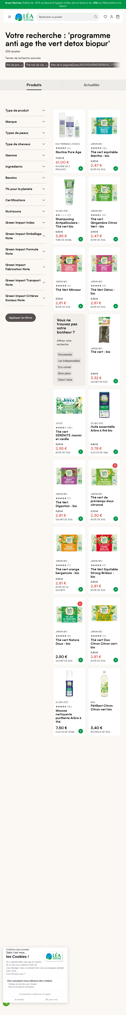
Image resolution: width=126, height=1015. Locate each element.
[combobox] (68, 17)
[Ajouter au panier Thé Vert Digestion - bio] (80, 518)
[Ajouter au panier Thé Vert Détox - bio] (115, 306)
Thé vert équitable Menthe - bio (104, 154)
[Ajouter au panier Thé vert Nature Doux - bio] (80, 660)
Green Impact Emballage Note (23, 236)
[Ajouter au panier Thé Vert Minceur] (80, 306)
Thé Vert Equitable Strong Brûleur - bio (104, 572)
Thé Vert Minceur (68, 290)
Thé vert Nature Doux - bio (67, 641)
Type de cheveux (17, 144)
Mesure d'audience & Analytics (21, 987)
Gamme (11, 155)
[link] (105, 17)
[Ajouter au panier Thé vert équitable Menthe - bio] (115, 168)
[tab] (34, 85)
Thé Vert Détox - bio (103, 291)
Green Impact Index (19, 222)
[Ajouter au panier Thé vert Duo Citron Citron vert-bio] (115, 660)
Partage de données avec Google (23, 984)
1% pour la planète (18, 189)
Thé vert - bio (100, 352)
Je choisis (19, 999)
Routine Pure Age (68, 152)
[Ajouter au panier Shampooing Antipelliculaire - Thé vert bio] (80, 239)
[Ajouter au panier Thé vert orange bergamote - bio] (80, 589)
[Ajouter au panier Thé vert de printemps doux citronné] (115, 518)
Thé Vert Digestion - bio (66, 504)
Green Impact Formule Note (21, 251)
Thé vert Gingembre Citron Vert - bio (104, 222)
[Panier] (118, 17)
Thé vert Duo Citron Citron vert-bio (104, 643)
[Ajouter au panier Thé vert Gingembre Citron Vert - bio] (115, 239)
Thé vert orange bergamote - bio (67, 571)
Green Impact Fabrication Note (17, 267)
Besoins (11, 178)
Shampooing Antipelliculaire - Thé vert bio (67, 222)
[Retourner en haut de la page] (111, 738)
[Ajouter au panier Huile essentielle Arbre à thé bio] (115, 451)
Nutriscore (13, 211)
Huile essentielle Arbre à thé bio (103, 428)
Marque (11, 121)
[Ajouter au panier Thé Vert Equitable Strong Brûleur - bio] (115, 589)
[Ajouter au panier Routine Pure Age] (80, 168)
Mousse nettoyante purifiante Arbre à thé (68, 716)
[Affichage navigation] (9, 17)
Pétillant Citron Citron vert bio (102, 707)
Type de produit (17, 110)
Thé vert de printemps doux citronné (102, 501)
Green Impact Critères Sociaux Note (21, 298)
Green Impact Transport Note (23, 282)
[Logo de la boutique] (24, 17)
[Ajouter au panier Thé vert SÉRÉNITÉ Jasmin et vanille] (80, 451)
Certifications (15, 200)
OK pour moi (51, 999)
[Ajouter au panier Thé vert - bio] (115, 381)
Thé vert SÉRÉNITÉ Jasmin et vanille (69, 435)
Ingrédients (13, 166)
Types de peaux (16, 133)
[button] (6, 1003)
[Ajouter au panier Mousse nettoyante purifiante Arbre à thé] (80, 731)
